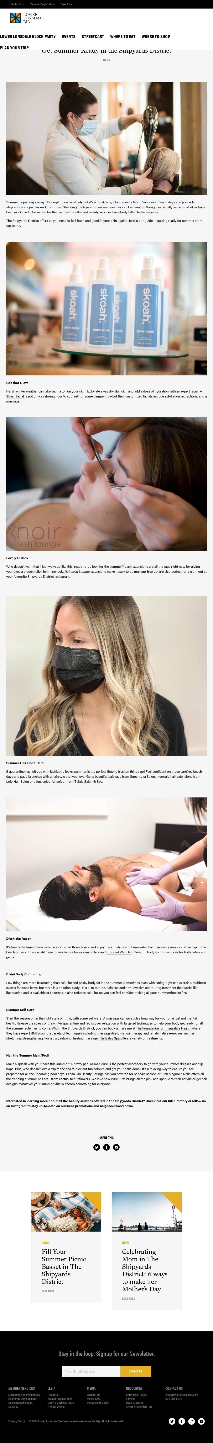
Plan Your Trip (14, 47)
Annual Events (56, 1406)
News (106, 60)
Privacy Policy (16, 1421)
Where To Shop (156, 36)
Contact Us (17, 4)
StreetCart (93, 36)
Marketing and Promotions (24, 1395)
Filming (130, 1399)
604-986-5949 (173, 1399)
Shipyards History (136, 1395)
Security (13, 1406)
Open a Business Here (61, 1403)
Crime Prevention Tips (139, 1406)
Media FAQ (93, 1399)
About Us (53, 1395)
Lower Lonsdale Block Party (28, 36)
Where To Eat (122, 36)
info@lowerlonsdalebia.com (181, 1395)
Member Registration (42, 4)
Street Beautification (20, 1403)
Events (69, 36)
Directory (66, 4)
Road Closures (134, 1403)
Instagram (19, 1105)
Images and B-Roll (98, 1403)
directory (180, 1100)
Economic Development (22, 1399)
